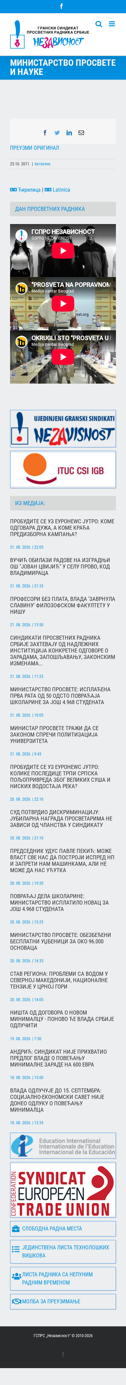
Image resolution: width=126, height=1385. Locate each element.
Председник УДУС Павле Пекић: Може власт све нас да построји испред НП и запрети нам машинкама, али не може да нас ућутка (62, 861)
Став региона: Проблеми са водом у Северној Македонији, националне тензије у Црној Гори (59, 980)
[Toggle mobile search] (98, 23)
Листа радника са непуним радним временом (57, 1278)
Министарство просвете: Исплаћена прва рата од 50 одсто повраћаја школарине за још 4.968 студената (60, 695)
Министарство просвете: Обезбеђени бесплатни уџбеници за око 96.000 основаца (60, 941)
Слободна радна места (52, 1228)
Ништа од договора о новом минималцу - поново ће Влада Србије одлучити (62, 1019)
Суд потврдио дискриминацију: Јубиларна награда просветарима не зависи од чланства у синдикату (61, 818)
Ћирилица (29, 190)
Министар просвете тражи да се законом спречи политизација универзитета (54, 734)
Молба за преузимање (51, 1301)
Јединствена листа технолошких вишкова (65, 1251)
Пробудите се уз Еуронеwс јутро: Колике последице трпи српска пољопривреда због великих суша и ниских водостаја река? (60, 777)
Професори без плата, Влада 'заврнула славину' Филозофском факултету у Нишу (62, 605)
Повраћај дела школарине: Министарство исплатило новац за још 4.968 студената (59, 902)
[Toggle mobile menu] (112, 23)
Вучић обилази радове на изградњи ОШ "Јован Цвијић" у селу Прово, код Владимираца (60, 566)
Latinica (60, 190)
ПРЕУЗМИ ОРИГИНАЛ (34, 148)
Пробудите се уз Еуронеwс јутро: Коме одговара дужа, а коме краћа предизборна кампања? (62, 527)
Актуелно (42, 164)
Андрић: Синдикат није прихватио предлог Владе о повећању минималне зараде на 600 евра (58, 1058)
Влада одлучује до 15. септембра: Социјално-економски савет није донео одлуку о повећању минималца (57, 1100)
